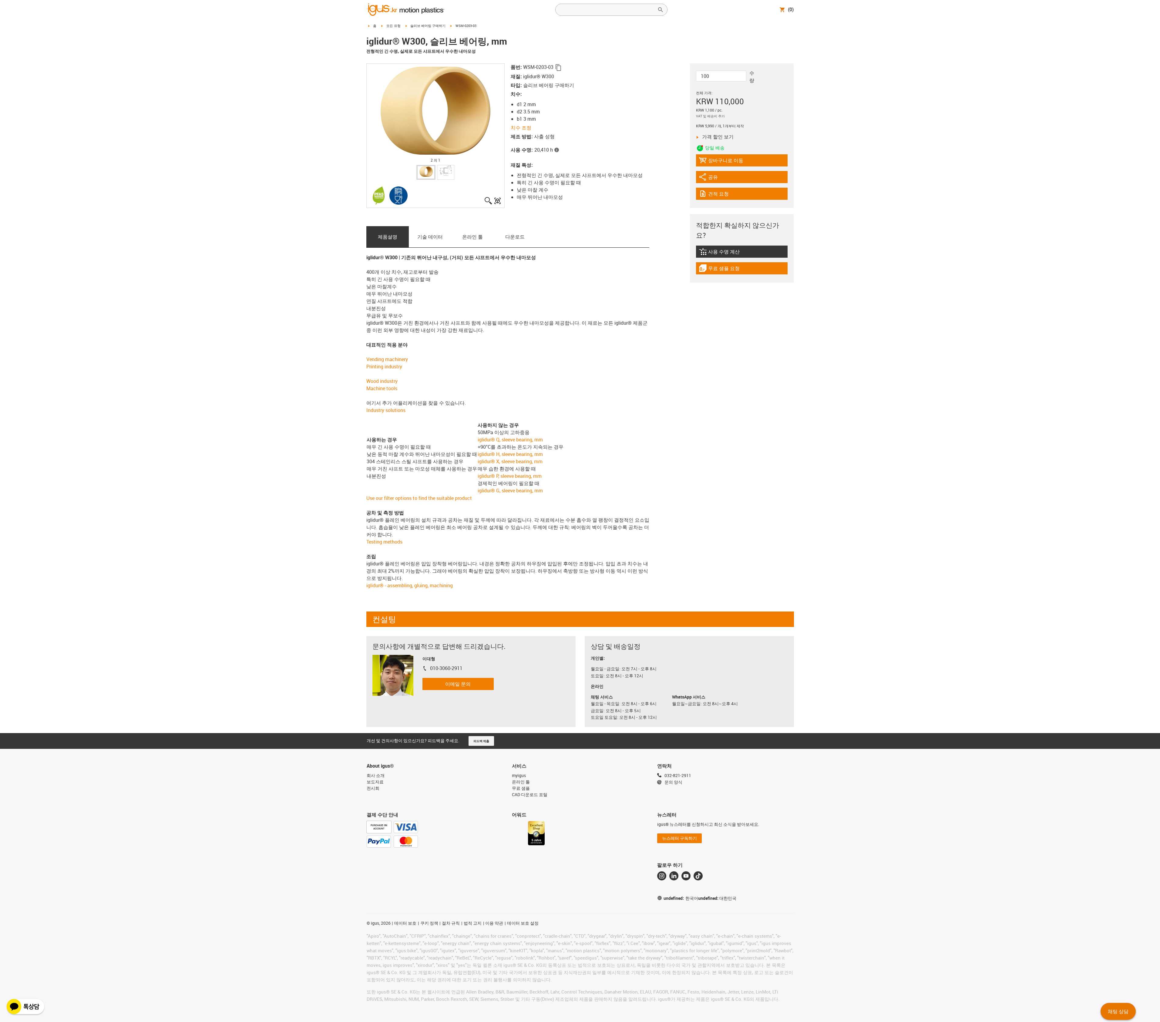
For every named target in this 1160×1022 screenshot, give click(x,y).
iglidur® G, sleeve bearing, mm (510, 490)
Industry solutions (385, 410)
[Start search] (660, 9)
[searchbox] (606, 9)
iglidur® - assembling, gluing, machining (409, 585)
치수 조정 (521, 127)
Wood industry (382, 381)
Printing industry (384, 366)
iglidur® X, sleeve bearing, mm (510, 461)
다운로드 (515, 236)
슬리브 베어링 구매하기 (428, 25)
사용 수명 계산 (731, 253)
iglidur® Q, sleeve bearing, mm (510, 439)
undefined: (681, 898)
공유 (715, 178)
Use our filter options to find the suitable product (419, 498)
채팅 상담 (1118, 1011)
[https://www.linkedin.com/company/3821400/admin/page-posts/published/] (673, 875)
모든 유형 (393, 25)
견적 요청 (724, 195)
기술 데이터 (430, 236)
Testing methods (384, 541)
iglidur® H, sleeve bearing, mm (510, 454)
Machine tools (381, 388)
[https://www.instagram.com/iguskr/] (661, 875)
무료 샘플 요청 (723, 269)
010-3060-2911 (446, 668)
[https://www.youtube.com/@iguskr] (686, 875)
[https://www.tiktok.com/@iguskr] (698, 875)
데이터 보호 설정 (523, 923)
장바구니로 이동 (721, 161)
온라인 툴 (472, 236)
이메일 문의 (458, 684)
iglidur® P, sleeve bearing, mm (510, 476)
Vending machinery (387, 359)
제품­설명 (387, 236)
